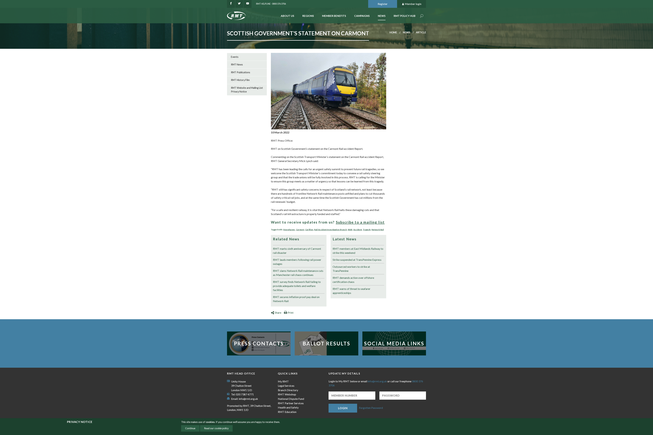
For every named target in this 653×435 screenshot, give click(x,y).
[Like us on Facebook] (231, 4)
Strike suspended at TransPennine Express (357, 259)
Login (343, 408)
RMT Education (287, 411)
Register (383, 3)
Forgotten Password (371, 407)
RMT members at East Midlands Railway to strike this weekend (358, 250)
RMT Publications (240, 72)
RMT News (237, 64)
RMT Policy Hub (404, 15)
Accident (357, 229)
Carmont (300, 229)
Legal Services (286, 385)
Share (278, 312)
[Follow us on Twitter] (239, 4)
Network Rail (378, 229)
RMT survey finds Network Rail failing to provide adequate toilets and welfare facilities (297, 286)
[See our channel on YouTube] (248, 4)
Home (393, 32)
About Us (287, 15)
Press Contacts (259, 343)
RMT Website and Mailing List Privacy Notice (247, 89)
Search (421, 16)
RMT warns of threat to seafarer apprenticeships (351, 290)
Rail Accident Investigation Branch (330, 229)
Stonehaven (289, 229)
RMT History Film (240, 80)
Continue (190, 428)
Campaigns (362, 15)
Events (234, 56)
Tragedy (367, 229)
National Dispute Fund (291, 398)
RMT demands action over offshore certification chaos (353, 279)
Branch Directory (288, 390)
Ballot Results (326, 343)
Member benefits (334, 15)
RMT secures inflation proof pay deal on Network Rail (296, 299)
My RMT (283, 381)
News (382, 15)
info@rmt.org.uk (248, 398)
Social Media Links (394, 343)
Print (291, 312)
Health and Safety (288, 407)
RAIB (350, 229)
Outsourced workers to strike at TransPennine (351, 268)
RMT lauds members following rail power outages (297, 261)
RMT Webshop (287, 394)
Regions (308, 15)
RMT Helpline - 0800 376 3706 (271, 3)
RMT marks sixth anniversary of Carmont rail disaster (297, 250)
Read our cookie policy (216, 428)
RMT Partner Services (291, 403)
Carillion (309, 229)
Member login (413, 3)
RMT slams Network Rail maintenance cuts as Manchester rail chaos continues (298, 272)
